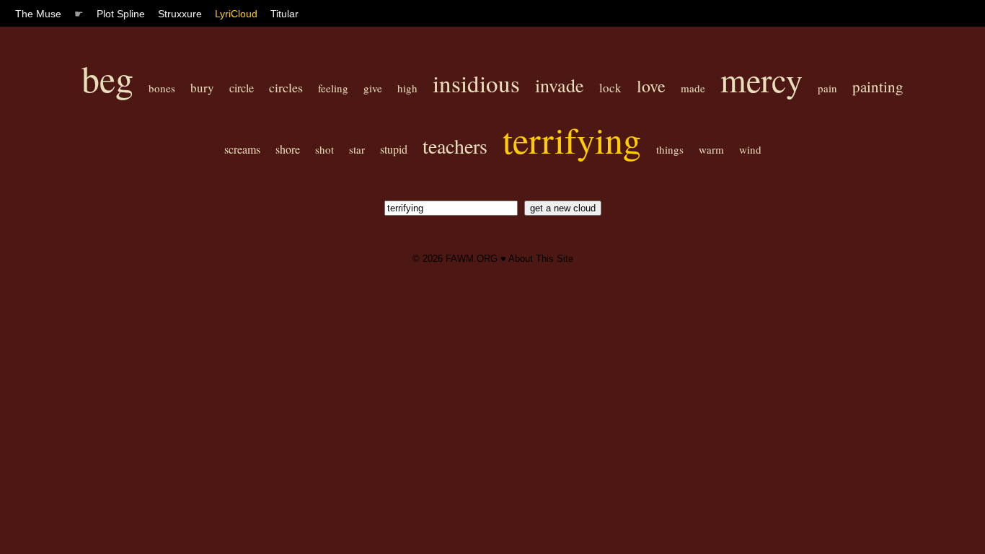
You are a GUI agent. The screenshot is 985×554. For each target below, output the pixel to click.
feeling (333, 88)
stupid (393, 149)
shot (324, 149)
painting (878, 86)
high (407, 88)
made (693, 88)
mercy (761, 79)
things (670, 149)
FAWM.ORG (472, 258)
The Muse (38, 13)
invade (559, 85)
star (357, 149)
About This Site (540, 258)
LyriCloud (236, 13)
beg (107, 78)
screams (242, 149)
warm (711, 149)
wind (750, 149)
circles (286, 87)
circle (241, 87)
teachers (455, 145)
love (651, 85)
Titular (284, 13)
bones (162, 88)
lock (610, 87)
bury (202, 87)
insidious (476, 83)
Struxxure (180, 13)
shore (287, 149)
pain (827, 88)
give (372, 88)
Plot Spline (121, 13)
